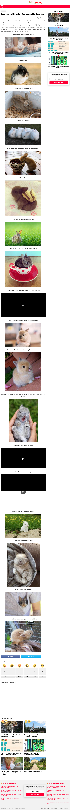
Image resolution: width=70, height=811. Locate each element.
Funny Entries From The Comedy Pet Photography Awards (9, 787)
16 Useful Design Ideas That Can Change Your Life (58, 803)
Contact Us (66, 808)
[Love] (2, 721)
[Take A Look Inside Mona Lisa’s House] (35, 763)
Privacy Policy (54, 808)
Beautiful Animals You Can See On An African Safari (11, 735)
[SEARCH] (68, 6)
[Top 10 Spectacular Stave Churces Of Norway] (35, 727)
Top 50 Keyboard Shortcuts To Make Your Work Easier (11, 754)
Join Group (46, 808)
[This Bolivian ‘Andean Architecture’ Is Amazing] (35, 745)
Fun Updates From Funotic (10, 783)
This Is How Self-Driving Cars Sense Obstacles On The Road (56, 787)
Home (41, 808)
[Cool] (2, 740)
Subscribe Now (58, 82)
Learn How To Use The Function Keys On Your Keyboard (58, 795)
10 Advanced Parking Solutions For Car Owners (56, 791)
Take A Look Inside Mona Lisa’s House (34, 772)
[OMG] (6, 721)
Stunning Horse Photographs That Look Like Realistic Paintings (11, 791)
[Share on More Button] (43, 656)
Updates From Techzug (56, 783)
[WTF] (29, 721)
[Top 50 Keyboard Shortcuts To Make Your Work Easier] (12, 745)
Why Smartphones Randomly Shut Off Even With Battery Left (57, 799)
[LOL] (26, 721)
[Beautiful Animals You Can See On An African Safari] (12, 727)
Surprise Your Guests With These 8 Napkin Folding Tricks (11, 795)
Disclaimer (60, 808)
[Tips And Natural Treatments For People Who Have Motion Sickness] (12, 763)
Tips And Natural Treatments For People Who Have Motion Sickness (11, 772)
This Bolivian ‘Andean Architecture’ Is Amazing (32, 754)
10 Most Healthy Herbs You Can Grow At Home (10, 799)
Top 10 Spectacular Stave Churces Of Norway (32, 735)
